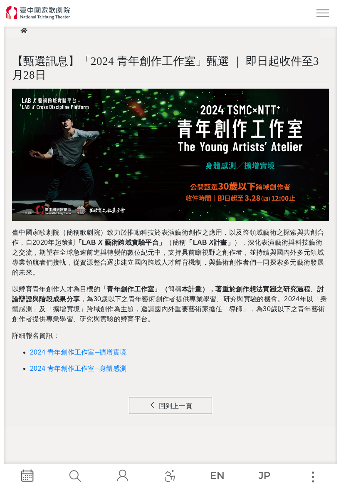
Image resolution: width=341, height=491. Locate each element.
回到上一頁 (175, 405)
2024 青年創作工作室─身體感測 (78, 368)
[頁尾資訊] (312, 477)
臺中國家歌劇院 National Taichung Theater (38, 13)
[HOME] (24, 32)
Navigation (324, 14)
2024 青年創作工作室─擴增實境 (78, 352)
